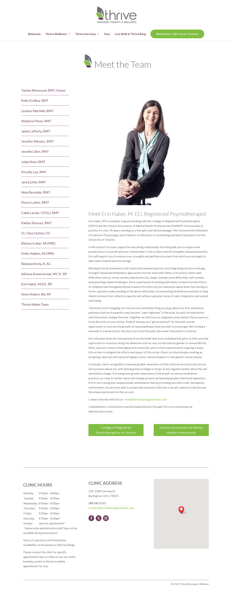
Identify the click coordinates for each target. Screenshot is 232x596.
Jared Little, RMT (33, 182)
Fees (107, 34)
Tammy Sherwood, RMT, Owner (43, 90)
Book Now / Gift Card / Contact (177, 34)
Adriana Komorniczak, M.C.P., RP (44, 274)
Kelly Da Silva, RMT (35, 100)
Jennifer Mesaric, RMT (37, 141)
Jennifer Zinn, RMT (35, 151)
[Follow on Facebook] (91, 518)
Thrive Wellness (56, 34)
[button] (182, 510)
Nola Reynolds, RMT (35, 192)
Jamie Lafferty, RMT (35, 131)
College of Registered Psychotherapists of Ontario (116, 430)
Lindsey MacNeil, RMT (37, 111)
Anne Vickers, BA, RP (36, 294)
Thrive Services (85, 34)
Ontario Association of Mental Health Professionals (181, 430)
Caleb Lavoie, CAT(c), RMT (40, 213)
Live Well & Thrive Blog (130, 34)
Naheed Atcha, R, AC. (36, 264)
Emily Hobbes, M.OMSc (37, 253)
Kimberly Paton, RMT (36, 121)
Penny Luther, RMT (35, 202)
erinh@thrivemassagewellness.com (146, 399)
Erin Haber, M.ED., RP (36, 284)
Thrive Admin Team (35, 304)
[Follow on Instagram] (106, 518)
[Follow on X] (99, 518)
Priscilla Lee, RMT (34, 172)
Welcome (34, 34)
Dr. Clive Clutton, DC (36, 233)
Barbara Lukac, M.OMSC (38, 243)
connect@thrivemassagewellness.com (111, 507)
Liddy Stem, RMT (33, 162)
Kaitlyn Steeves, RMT (36, 223)
